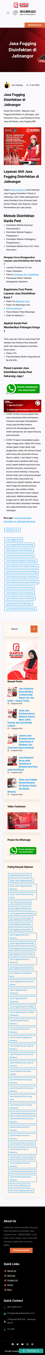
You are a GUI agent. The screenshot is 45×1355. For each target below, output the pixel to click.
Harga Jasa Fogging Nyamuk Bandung (21, 887)
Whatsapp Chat (22, 301)
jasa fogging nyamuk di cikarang (22, 949)
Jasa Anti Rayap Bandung (20, 903)
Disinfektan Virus (12, 530)
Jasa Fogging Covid (13, 539)
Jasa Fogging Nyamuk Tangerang (18, 1000)
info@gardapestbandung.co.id (20, 1313)
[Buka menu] (8, 13)
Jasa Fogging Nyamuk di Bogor (22, 943)
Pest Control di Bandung (19, 1185)
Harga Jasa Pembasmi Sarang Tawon (21, 895)
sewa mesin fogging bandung (21, 1191)
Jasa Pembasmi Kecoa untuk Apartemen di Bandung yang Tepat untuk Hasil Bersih (22, 763)
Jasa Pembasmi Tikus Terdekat (22, 1158)
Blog (9, 1289)
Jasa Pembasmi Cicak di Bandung (19, 550)
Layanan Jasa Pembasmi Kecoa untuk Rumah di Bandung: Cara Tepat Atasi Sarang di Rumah (21, 741)
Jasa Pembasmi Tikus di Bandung (19, 1150)
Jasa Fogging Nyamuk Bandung (22, 913)
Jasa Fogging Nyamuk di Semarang (19, 961)
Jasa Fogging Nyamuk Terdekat (22, 1007)
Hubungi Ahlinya (17, 190)
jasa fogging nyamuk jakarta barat (21, 974)
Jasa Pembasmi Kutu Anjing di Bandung (21, 566)
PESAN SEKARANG (21, 1250)
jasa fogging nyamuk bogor (20, 924)
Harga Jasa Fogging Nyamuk (21, 881)
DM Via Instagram (14, 308)
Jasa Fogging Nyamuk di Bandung (19, 936)
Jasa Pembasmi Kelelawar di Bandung (21, 561)
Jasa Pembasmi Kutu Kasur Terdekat (20, 1072)
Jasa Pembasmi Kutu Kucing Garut (21, 1098)
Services (11, 1275)
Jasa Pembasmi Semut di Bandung (19, 587)
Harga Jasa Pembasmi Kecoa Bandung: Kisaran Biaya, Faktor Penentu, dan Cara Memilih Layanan (21, 718)
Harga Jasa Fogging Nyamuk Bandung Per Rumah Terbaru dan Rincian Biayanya (22, 785)
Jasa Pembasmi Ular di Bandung (18, 604)
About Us (11, 1271)
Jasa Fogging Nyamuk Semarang (18, 991)
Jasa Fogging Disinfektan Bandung (19, 545)
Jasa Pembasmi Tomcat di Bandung (20, 598)
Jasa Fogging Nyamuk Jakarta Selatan (22, 983)
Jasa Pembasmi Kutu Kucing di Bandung (22, 582)
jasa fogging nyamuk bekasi (20, 919)
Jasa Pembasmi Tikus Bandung (22, 1144)
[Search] (34, 629)
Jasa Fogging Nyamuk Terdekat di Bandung (22, 1013)
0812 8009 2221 (28, 11)
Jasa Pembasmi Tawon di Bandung (19, 593)
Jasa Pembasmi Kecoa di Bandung (19, 555)
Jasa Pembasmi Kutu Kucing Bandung (21, 1081)
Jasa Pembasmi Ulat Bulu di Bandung (20, 609)
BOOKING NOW (34, 25)
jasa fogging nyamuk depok (20, 930)
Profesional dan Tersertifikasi (26, 274)
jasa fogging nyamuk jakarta (21, 968)
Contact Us (12, 1280)
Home (10, 1285)
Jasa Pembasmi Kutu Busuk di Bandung (21, 572)
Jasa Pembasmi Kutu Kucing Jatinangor (21, 1106)
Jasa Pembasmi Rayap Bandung (22, 1113)
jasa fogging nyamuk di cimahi (21, 954)
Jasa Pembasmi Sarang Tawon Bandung (22, 1120)
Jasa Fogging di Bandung (20, 908)
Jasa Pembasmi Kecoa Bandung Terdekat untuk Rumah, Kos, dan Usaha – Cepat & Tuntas (21, 694)
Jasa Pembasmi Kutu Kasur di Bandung (21, 577)
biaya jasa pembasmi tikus (20, 875)
